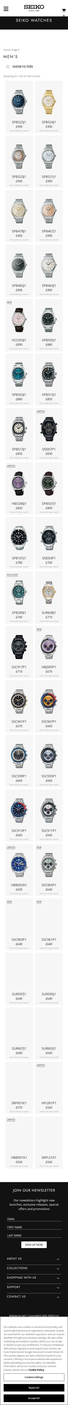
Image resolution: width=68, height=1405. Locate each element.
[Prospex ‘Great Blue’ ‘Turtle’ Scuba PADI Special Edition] (19, 1084)
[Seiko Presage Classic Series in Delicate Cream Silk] (19, 212)
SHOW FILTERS (23, 66)
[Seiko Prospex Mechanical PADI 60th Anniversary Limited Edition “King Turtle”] (19, 866)
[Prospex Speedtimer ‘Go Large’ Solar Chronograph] (19, 811)
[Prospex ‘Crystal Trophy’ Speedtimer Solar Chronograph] (49, 757)
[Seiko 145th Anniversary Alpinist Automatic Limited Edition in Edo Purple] (19, 484)
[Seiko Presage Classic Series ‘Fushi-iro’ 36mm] (19, 157)
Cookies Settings (34, 1377)
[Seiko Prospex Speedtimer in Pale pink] (19, 920)
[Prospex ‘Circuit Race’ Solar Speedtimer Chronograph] (19, 702)
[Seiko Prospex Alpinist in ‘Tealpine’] (19, 375)
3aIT (24, 1315)
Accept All (34, 1398)
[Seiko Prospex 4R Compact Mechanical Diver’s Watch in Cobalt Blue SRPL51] (49, 1138)
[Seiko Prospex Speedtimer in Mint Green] (49, 866)
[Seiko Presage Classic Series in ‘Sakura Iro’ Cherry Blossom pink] (19, 321)
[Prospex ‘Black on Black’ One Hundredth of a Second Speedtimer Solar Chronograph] (49, 539)
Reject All (34, 1387)
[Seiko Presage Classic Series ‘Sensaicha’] (19, 266)
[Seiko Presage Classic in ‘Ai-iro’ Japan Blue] (19, 103)
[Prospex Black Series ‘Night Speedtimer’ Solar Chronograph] (19, 648)
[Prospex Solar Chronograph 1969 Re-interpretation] (49, 702)
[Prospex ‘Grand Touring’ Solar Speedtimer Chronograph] (19, 757)
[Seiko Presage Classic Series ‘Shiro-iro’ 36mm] (49, 103)
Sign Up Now (34, 1244)
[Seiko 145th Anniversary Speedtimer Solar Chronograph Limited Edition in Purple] (49, 648)
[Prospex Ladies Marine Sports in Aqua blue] (19, 1029)
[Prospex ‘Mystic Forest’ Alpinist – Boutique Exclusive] (19, 593)
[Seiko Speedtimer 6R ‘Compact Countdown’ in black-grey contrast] (49, 375)
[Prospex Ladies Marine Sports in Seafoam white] (49, 1029)
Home (6, 49)
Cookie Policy (36, 1369)
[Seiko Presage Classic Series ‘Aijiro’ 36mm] (49, 157)
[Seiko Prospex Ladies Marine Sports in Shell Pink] (19, 975)
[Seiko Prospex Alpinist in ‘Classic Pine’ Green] (49, 484)
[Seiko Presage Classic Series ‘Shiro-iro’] (49, 266)
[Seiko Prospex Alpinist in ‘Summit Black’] (49, 321)
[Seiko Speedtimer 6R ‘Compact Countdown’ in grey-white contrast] (19, 430)
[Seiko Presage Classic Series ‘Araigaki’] (49, 212)
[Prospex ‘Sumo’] (19, 539)
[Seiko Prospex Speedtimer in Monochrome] (49, 920)
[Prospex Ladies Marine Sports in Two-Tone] (49, 593)
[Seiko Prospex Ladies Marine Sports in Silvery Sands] (49, 975)
